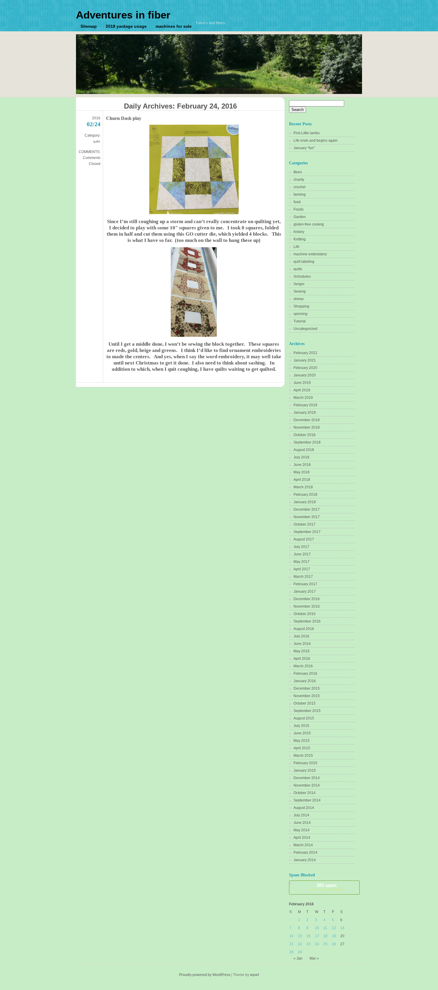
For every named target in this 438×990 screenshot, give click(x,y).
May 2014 (301, 830)
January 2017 (304, 591)
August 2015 (303, 718)
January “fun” (304, 148)
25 (325, 944)
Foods (298, 209)
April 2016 (301, 659)
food (297, 202)
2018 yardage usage (126, 26)
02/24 (93, 124)
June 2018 (302, 465)
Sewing (299, 291)
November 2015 (306, 696)
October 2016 (304, 614)
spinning (300, 314)
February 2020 (305, 368)
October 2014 (304, 793)
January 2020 (304, 375)
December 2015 (306, 688)
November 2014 (306, 785)
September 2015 (307, 711)
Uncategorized (305, 329)
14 (291, 936)
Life (296, 247)
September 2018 (307, 442)
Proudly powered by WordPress (204, 975)
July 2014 (301, 815)
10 (317, 928)
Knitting (299, 239)
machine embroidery (310, 254)
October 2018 (304, 435)
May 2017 (301, 562)
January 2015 (304, 770)
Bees (297, 172)
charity (298, 179)
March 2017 (303, 576)
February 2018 (305, 494)
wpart (254, 975)
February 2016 (305, 673)
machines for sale (174, 26)
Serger (299, 284)
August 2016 (303, 629)
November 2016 (306, 606)
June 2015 (302, 733)
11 (325, 928)
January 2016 (304, 681)
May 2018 (301, 472)
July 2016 (301, 636)
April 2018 (301, 480)
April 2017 (301, 569)
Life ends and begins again (315, 140)
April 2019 (301, 390)
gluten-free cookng (308, 224)
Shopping (301, 306)
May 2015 (301, 741)
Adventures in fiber (123, 15)
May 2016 (301, 651)
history (298, 232)
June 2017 (302, 554)
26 (334, 944)
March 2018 (303, 487)
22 (300, 944)
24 (317, 944)
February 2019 (305, 405)
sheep (298, 299)
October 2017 (304, 524)
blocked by (326, 887)
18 (325, 936)
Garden (299, 217)
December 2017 (306, 509)
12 (334, 928)
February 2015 (305, 763)
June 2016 (302, 644)
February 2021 (305, 353)
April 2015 (301, 748)
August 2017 (303, 539)
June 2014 (302, 823)
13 (342, 928)
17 (317, 936)
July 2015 (301, 726)
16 (308, 936)
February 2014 (305, 852)
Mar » (314, 958)
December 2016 (306, 599)
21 (291, 944)
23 (308, 944)
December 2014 (306, 778)
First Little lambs (306, 133)
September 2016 (307, 621)
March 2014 (303, 845)
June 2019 (302, 383)
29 (300, 952)
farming (299, 194)
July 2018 (301, 457)
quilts (96, 141)
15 (300, 936)
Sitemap (88, 26)
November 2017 (306, 517)
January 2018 (304, 502)
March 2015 (303, 755)
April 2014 (301, 837)
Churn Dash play (123, 118)
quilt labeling (303, 262)
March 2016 (303, 666)
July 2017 (301, 547)
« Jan (297, 958)
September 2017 (307, 532)
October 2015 (304, 703)
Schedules (302, 276)
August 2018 (303, 450)
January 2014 (304, 860)
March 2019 (303, 398)
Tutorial (299, 321)
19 (334, 936)
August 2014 (303, 808)
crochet (299, 187)
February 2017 (305, 584)
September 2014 (307, 800)
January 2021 (304, 360)
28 (291, 952)
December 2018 (306, 420)
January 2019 (304, 412)
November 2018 (306, 427)
